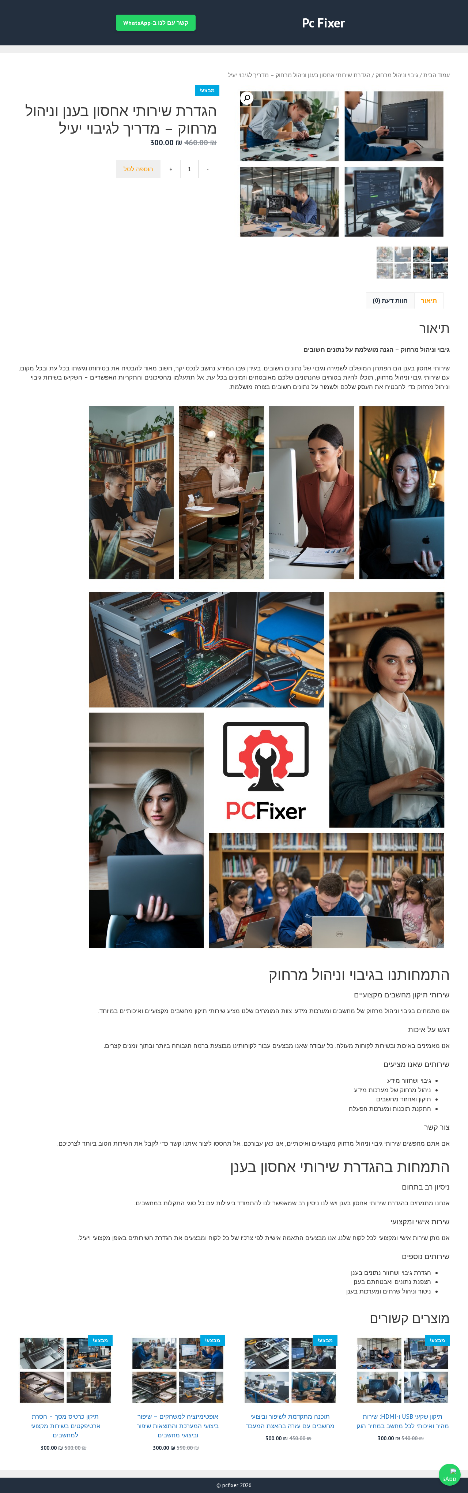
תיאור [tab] (429, 300)
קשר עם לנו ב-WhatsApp (155, 22)
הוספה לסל (138, 169)
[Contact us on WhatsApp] (450, 1475)
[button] (246, 98)
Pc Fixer (323, 22)
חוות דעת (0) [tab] (390, 300)
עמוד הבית (436, 75)
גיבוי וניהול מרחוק (396, 75)
